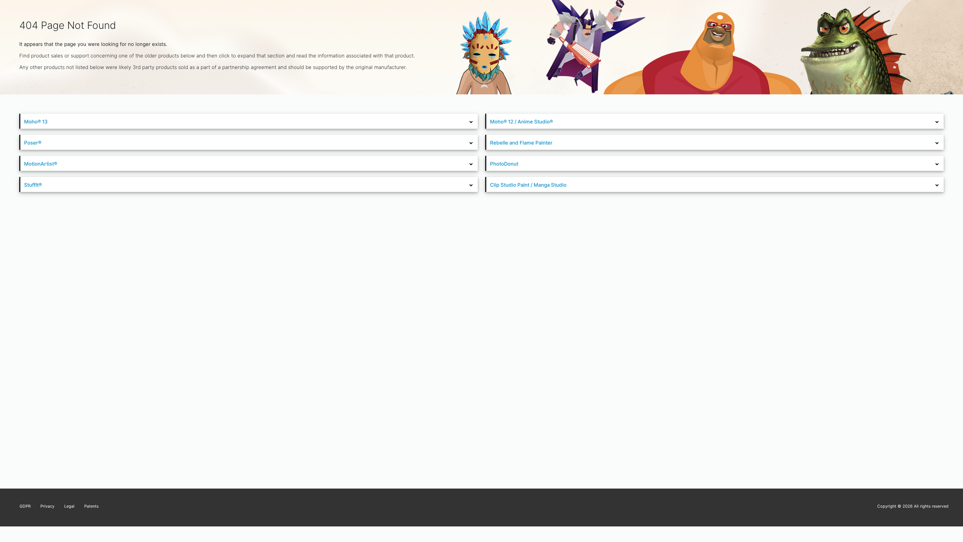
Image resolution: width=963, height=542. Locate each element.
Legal (69, 506)
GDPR (25, 506)
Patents (91, 506)
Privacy (47, 506)
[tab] (249, 121)
